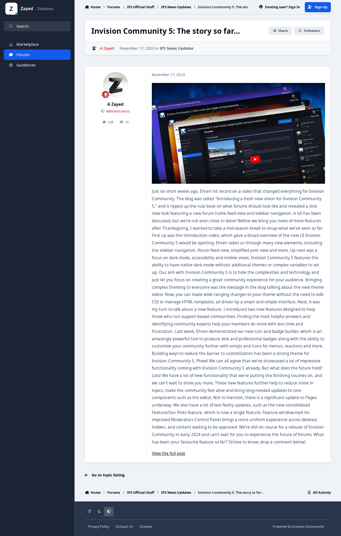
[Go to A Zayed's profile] (94, 48)
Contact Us (124, 526)
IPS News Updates (176, 48)
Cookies (146, 526)
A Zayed (115, 104)
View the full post (168, 453)
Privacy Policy (98, 526)
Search (23, 26)
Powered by (298, 526)
